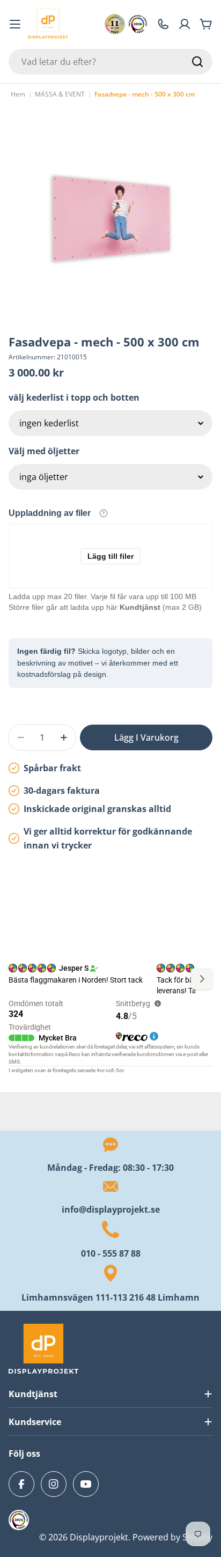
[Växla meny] (15, 24)
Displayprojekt (99, 1537)
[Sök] (197, 61)
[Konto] (184, 24)
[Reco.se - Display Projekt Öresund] (115, 24)
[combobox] (110, 62)
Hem (18, 94)
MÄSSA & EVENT (60, 94)
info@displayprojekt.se (111, 1209)
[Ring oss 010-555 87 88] (163, 24)
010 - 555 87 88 (111, 1253)
